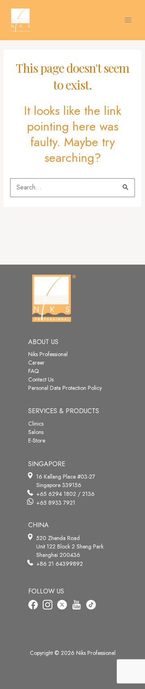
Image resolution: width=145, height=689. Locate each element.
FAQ (33, 371)
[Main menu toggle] (128, 20)
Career (36, 363)
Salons (36, 432)
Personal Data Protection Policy (65, 388)
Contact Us (41, 379)
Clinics (36, 424)
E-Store (36, 440)
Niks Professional (48, 354)
